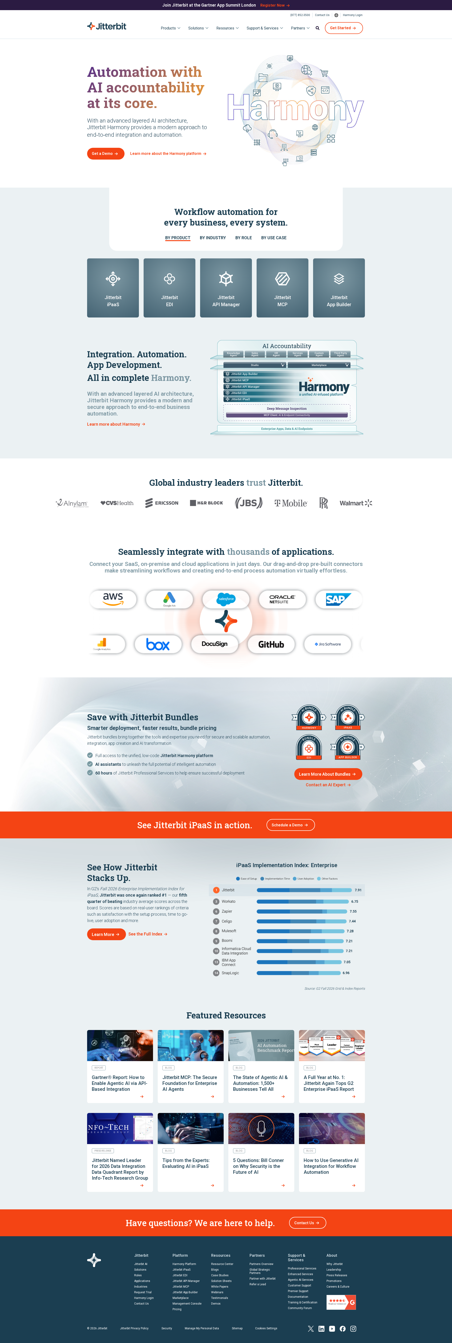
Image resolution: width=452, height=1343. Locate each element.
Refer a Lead (258, 1284)
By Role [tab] (243, 237)
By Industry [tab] (213, 237)
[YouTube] (332, 1328)
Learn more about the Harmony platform (165, 153)
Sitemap (237, 1328)
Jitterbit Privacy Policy (134, 1328)
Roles (138, 1275)
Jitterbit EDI (180, 1275)
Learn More (103, 934)
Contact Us (322, 15)
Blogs (215, 1269)
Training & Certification (302, 1302)
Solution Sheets (221, 1281)
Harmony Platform (184, 1264)
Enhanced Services (300, 1274)
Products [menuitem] (168, 28)
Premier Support (298, 1291)
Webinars (217, 1292)
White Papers (219, 1286)
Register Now (272, 5)
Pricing (177, 1309)
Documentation (298, 1296)
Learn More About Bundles (325, 774)
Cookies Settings (266, 1328)
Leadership (334, 1269)
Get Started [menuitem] (340, 28)
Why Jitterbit (335, 1264)
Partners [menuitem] (298, 28)
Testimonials (219, 1298)
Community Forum (300, 1308)
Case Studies (220, 1275)
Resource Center (222, 1264)
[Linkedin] (321, 1328)
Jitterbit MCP (181, 1286)
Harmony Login (353, 15)
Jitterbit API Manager (186, 1281)
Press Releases (337, 1275)
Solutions (140, 1269)
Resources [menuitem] (225, 28)
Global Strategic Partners (260, 1271)
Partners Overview (261, 1264)
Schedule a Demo (287, 825)
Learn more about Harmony (113, 424)
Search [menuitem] (317, 28)
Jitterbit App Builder (185, 1292)
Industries (140, 1286)
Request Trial (143, 1292)
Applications (142, 1281)
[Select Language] (336, 15)
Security (166, 1328)
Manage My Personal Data (202, 1328)
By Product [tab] (177, 237)
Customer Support (299, 1285)
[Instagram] (353, 1328)
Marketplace (181, 1298)
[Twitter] (311, 1328)
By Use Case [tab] (274, 237)
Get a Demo (102, 153)
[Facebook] (343, 1328)
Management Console (187, 1303)
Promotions (334, 1281)
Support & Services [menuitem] (262, 28)
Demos (216, 1303)
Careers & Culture (338, 1286)
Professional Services (302, 1268)
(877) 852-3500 (300, 15)
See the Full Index (145, 933)
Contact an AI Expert (326, 784)
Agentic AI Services (300, 1279)
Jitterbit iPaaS (181, 1269)
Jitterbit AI (140, 1264)
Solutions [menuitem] (196, 28)
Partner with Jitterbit (263, 1278)
